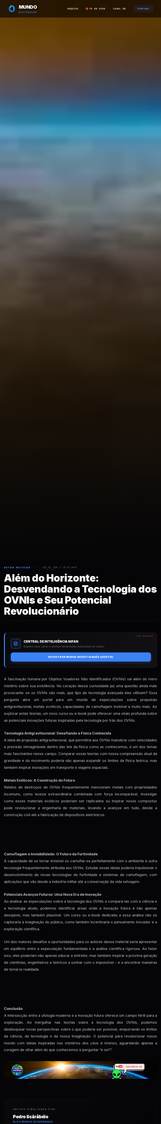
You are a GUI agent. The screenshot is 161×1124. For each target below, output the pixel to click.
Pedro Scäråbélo (30, 1116)
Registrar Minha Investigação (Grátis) (80, 656)
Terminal (143, 8)
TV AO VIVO (97, 8)
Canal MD (119, 8)
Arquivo (73, 8)
